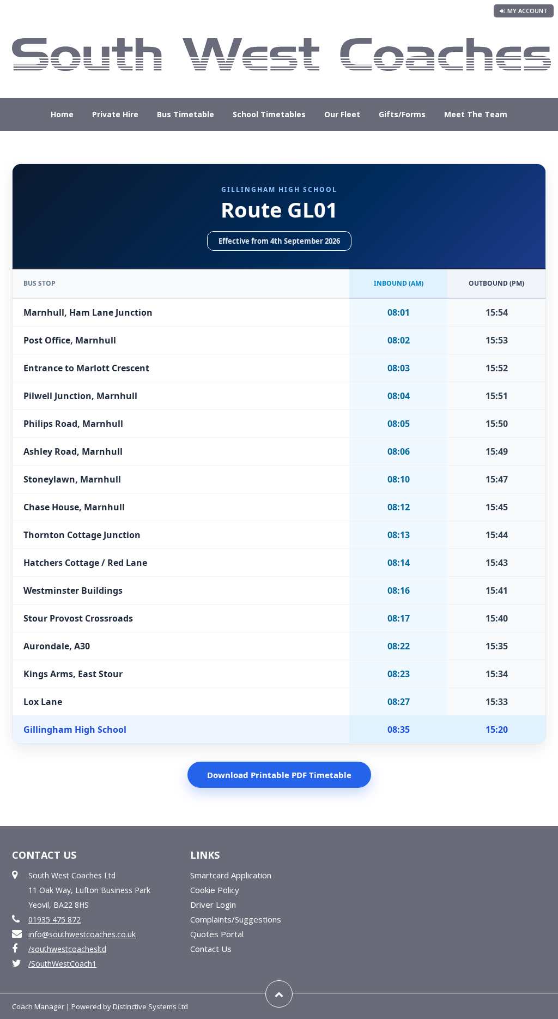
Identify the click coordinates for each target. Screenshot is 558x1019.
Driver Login (213, 904)
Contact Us (279, 147)
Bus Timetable (185, 114)
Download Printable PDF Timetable (279, 774)
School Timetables (269, 114)
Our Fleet (342, 114)
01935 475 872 (54, 919)
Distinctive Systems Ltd (150, 1006)
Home (62, 114)
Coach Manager (38, 1006)
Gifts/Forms (402, 114)
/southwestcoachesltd (67, 949)
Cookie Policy (214, 889)
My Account (527, 11)
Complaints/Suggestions (235, 919)
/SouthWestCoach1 (62, 963)
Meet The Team (475, 114)
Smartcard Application (230, 875)
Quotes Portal (217, 933)
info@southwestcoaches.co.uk (82, 934)
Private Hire (115, 114)
